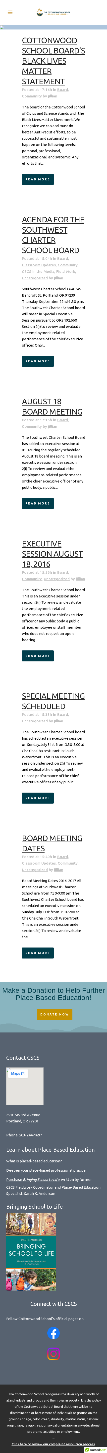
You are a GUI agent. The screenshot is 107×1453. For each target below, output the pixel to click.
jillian (52, 96)
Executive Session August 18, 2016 (52, 553)
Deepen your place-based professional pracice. (46, 1170)
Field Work (65, 271)
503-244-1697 (30, 1135)
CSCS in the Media (38, 271)
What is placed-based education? (34, 1161)
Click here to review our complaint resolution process (53, 1444)
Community (32, 96)
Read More (37, 179)
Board (62, 89)
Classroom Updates (39, 265)
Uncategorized (35, 278)
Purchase (32, 1179)
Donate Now (54, 1014)
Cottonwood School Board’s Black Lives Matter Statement (53, 61)
